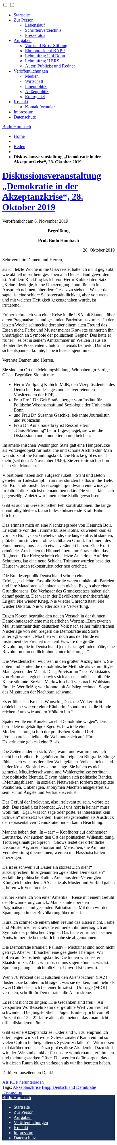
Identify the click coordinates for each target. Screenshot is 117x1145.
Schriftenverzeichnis (43, 30)
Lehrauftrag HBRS (42, 60)
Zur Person (24, 20)
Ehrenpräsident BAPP (45, 50)
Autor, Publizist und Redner (50, 66)
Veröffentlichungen (31, 71)
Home (19, 136)
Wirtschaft (34, 81)
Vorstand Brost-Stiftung (46, 45)
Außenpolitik (37, 91)
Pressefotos (35, 35)
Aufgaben (23, 40)
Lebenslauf (35, 25)
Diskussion (12, 1092)
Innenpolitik (36, 86)
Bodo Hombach (16, 126)
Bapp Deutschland (58, 1087)
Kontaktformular (40, 106)
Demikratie (86, 1087)
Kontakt (21, 101)
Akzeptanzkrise (27, 1087)
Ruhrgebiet (35, 96)
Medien (32, 76)
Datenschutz (25, 117)
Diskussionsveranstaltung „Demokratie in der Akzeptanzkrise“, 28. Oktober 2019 (51, 191)
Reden (19, 146)
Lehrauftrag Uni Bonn (45, 55)
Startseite (22, 14)
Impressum (23, 111)
